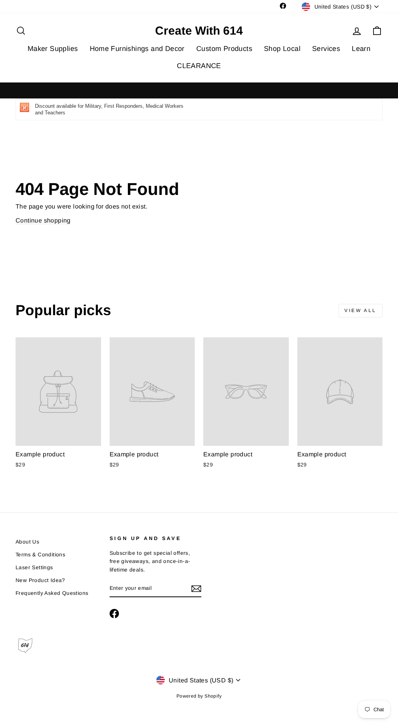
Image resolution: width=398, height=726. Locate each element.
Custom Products (224, 49)
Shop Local (282, 49)
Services (326, 49)
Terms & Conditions (40, 555)
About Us (27, 542)
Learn (361, 49)
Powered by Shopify (199, 696)
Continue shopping (43, 220)
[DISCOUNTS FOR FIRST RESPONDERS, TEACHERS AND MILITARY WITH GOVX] (199, 90)
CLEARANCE (199, 66)
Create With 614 (199, 31)
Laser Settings (34, 567)
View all (360, 310)
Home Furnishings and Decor (137, 49)
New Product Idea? (40, 580)
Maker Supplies (53, 49)
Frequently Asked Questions (52, 593)
